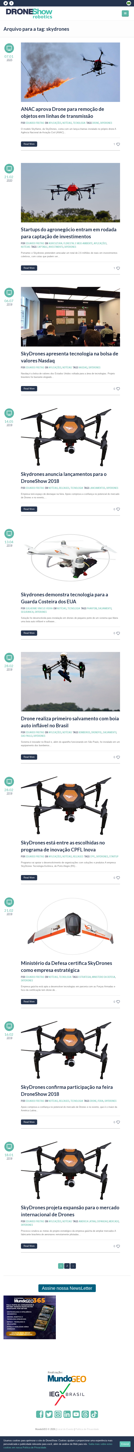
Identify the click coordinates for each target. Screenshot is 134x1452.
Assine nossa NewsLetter (67, 1288)
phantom (92, 608)
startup (113, 856)
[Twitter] (5, 3)
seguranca (27, 612)
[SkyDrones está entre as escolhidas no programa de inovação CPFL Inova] (70, 805)
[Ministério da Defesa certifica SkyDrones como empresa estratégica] (70, 926)
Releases (64, 488)
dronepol (96, 732)
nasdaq (83, 367)
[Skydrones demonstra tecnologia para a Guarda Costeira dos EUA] (70, 557)
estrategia (84, 977)
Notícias (67, 123)
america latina (87, 1221)
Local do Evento (65, 1429)
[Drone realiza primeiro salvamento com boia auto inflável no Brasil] (70, 681)
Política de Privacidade (87, 1429)
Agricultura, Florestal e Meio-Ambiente (71, 243)
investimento (56, 246)
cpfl (92, 856)
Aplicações (55, 123)
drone (95, 123)
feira (100, 1101)
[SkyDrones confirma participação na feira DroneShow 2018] (70, 1050)
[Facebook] (11, 3)
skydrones (106, 123)
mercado (114, 1221)
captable (42, 246)
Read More (29, 144)
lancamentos (97, 488)
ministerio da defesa (103, 977)
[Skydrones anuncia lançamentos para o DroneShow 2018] (70, 437)
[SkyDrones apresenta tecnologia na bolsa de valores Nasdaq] (70, 316)
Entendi (125, 1444)
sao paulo (26, 735)
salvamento (104, 608)
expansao (102, 1221)
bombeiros (84, 732)
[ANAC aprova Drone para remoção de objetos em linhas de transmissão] (70, 72)
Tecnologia (79, 123)
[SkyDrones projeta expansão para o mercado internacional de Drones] (70, 1170)
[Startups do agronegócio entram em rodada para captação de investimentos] (70, 192)
